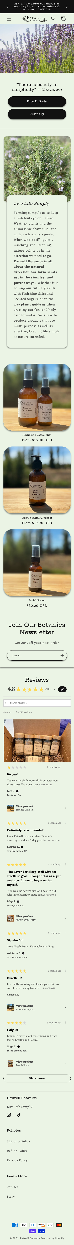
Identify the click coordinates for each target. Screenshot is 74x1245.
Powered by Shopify (52, 1238)
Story (11, 1197)
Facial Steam (37, 600)
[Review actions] (65, 767)
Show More (45, 784)
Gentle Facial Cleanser (37, 517)
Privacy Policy (17, 1160)
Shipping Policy (18, 1141)
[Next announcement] (67, 6)
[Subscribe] (62, 655)
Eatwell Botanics (30, 1238)
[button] (9, 18)
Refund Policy (17, 1151)
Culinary (37, 114)
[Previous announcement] (7, 6)
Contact (12, 1187)
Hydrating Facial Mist (37, 434)
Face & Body (37, 101)
